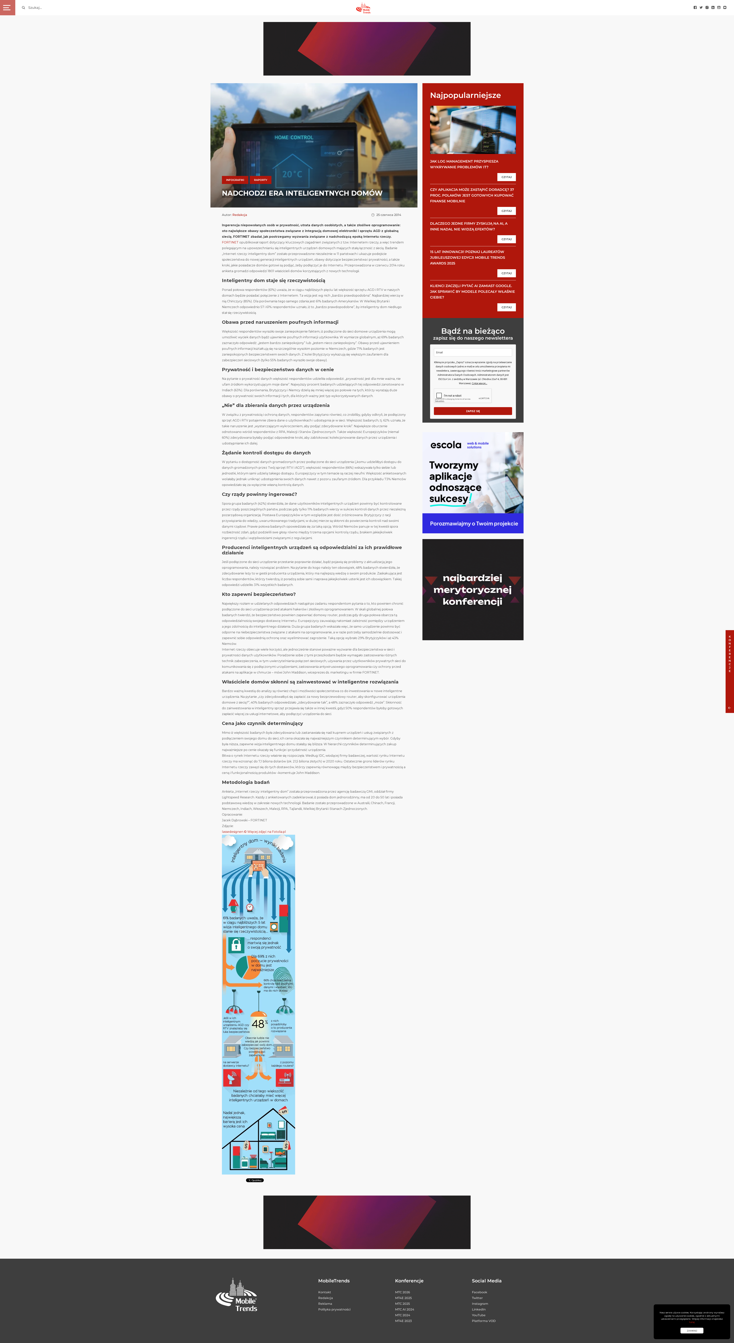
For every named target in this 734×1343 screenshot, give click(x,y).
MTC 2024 (402, 1315)
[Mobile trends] (363, 7)
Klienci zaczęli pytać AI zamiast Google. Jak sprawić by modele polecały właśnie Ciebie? (472, 291)
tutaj (692, 1322)
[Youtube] (718, 8)
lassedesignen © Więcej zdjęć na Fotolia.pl (254, 832)
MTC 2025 (402, 1304)
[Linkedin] (713, 8)
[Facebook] (695, 8)
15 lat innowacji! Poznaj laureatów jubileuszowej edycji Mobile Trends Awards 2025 (467, 257)
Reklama (325, 1304)
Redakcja (239, 215)
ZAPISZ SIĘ (473, 411)
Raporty (260, 180)
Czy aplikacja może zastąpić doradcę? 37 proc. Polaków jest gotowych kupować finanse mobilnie (472, 195)
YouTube (479, 1315)
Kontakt (324, 1292)
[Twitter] (701, 8)
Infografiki (235, 180)
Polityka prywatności (334, 1309)
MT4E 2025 (403, 1298)
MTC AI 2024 (404, 1309)
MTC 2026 (402, 1292)
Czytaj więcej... (479, 383)
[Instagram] (707, 8)
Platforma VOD (484, 1321)
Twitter (477, 1298)
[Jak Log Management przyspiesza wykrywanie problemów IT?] (473, 130)
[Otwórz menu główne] (7, 7)
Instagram (480, 1304)
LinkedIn (479, 1309)
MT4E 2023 (403, 1321)
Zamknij (692, 1330)
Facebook (479, 1292)
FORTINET (230, 242)
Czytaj (507, 177)
